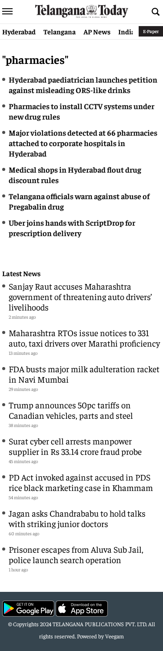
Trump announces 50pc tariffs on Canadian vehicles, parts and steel (71, 410)
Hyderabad (19, 31)
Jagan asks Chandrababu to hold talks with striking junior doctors (77, 518)
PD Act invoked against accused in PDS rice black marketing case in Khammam (81, 482)
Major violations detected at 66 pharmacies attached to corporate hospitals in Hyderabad (83, 142)
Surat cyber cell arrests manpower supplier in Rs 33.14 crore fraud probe (75, 446)
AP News (96, 31)
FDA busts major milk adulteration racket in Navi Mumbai (84, 373)
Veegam (114, 636)
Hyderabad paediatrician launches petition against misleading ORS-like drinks (83, 84)
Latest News (21, 273)
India (126, 31)
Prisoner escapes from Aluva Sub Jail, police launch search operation (76, 554)
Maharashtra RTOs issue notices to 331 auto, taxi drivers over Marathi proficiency (84, 337)
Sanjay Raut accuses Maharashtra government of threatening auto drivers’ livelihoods (80, 296)
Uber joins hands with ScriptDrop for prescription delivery (72, 227)
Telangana (59, 31)
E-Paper (151, 31)
